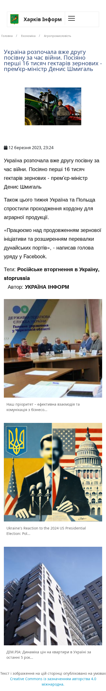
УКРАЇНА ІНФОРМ (47, 286)
